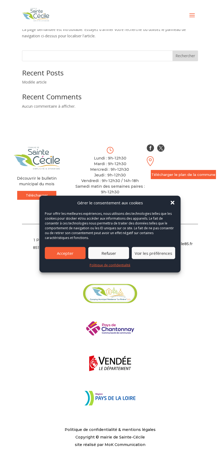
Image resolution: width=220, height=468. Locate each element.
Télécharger (37, 195)
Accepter (65, 253)
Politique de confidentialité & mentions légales (110, 429)
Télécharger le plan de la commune (183, 174)
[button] (172, 202)
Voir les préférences (153, 253)
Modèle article (34, 82)
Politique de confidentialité (110, 265)
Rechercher (185, 55)
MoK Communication (125, 444)
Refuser (108, 253)
